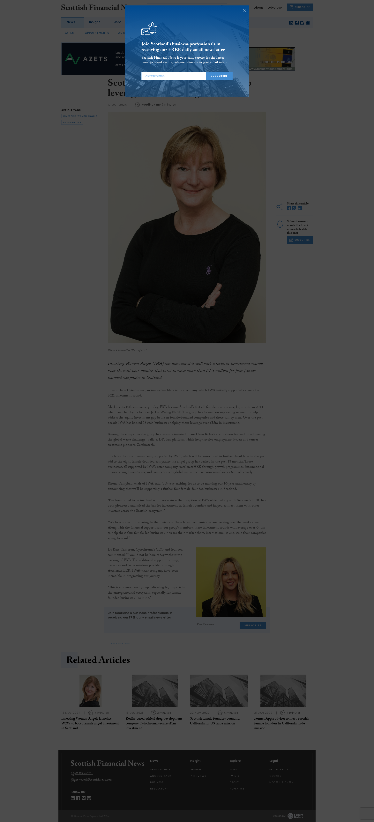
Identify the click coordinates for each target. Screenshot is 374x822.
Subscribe (219, 76)
